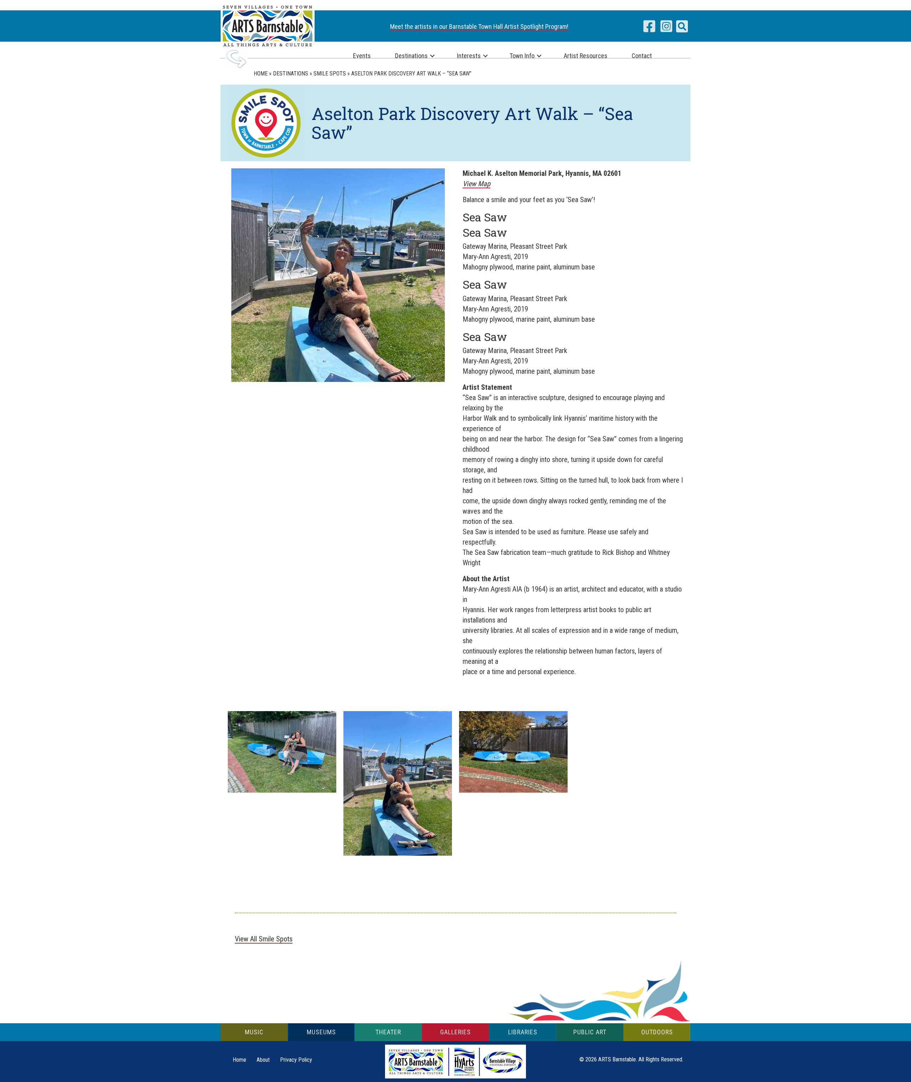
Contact (642, 55)
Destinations (411, 55)
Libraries (522, 1032)
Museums (321, 1032)
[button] (682, 26)
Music (254, 1032)
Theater (388, 1032)
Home (261, 73)
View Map (476, 183)
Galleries (455, 1032)
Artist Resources (585, 55)
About (263, 1059)
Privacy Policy (296, 1059)
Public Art (589, 1032)
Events (362, 55)
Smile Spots (330, 73)
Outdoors (657, 1032)
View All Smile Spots (264, 939)
